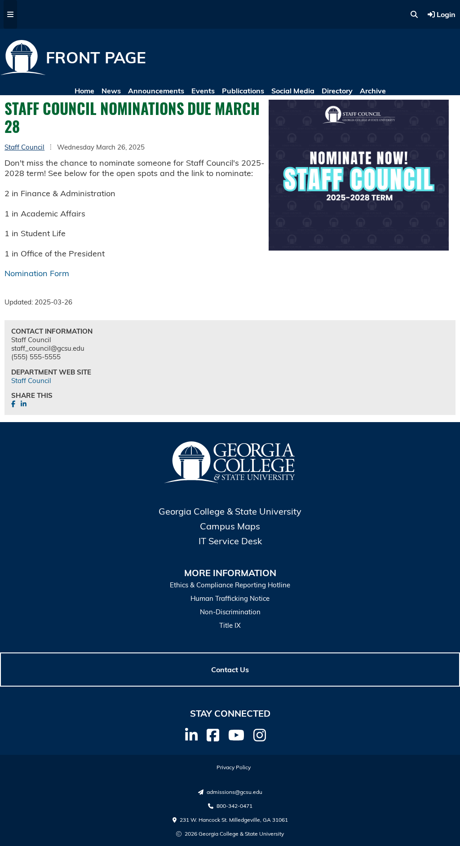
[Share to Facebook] (14, 404)
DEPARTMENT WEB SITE (51, 372)
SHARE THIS (32, 395)
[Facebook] (213, 735)
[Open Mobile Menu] (10, 14)
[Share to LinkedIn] (24, 404)
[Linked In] (191, 735)
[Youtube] (236, 735)
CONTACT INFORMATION (52, 331)
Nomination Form (36, 273)
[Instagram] (259, 735)
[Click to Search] (414, 14)
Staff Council (24, 147)
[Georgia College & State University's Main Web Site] (230, 481)
